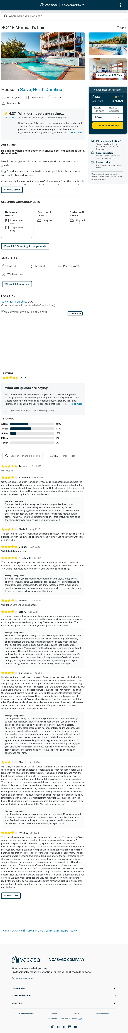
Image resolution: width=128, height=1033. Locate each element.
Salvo (25, 89)
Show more (11, 189)
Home (6, 930)
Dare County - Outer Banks (53, 930)
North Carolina (47, 89)
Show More (11, 895)
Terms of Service (102, 1013)
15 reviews (10, 117)
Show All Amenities (17, 284)
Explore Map (75, 313)
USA (14, 930)
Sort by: (54, 456)
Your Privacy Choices (69, 1018)
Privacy (76, 1013)
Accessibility (51, 1018)
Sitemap (54, 1013)
